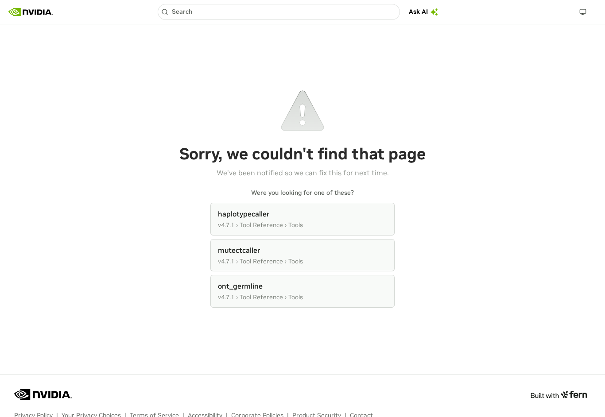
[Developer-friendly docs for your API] (559, 394)
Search (182, 11)
